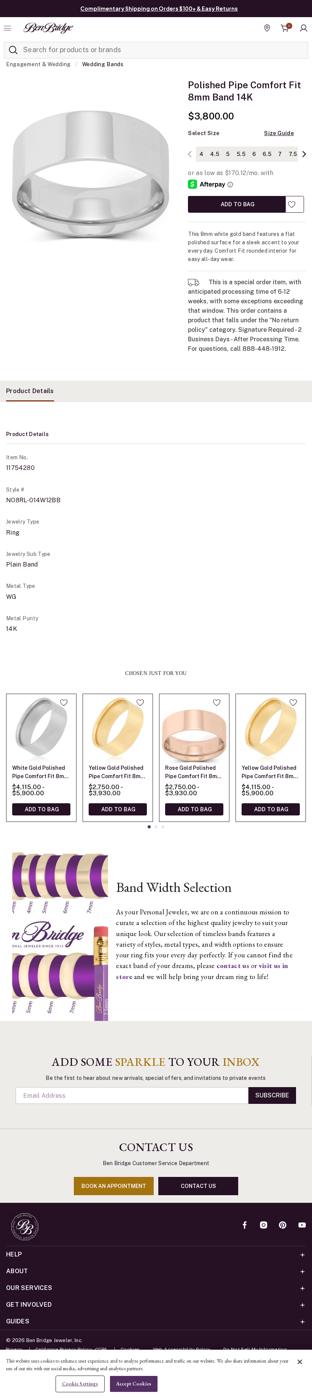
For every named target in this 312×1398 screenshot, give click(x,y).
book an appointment (113, 1186)
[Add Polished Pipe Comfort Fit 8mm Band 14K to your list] (291, 204)
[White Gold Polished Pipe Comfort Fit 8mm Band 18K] (41, 729)
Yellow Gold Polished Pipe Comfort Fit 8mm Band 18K (270, 772)
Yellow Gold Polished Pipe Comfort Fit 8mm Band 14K (117, 772)
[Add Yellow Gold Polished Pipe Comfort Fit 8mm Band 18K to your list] (293, 702)
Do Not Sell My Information (255, 1349)
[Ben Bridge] (48, 28)
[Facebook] (244, 1226)
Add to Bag (237, 204)
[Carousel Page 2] (156, 826)
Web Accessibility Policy (181, 1349)
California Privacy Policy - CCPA (71, 1349)
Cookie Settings (80, 1383)
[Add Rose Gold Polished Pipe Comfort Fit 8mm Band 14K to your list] (216, 702)
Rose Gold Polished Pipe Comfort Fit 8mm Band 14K (193, 772)
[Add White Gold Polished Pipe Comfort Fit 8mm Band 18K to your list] (63, 702)
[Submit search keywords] (13, 50)
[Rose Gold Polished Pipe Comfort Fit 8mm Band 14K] (194, 729)
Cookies (130, 1349)
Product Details (30, 391)
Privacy (14, 1349)
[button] (303, 28)
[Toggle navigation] (8, 28)
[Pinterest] (283, 1226)
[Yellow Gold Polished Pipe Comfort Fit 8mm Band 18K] (271, 729)
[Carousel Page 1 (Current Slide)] (149, 826)
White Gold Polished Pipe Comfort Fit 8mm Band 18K (40, 772)
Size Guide (279, 133)
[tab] (30, 391)
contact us (198, 1186)
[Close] (299, 1361)
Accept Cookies (133, 1383)
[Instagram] (263, 1226)
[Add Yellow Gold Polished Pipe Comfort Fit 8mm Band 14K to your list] (140, 702)
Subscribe (272, 1095)
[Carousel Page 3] (162, 826)
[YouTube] (302, 1226)
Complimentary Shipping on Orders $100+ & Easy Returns (159, 8)
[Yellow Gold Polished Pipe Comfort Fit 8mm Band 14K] (118, 729)
